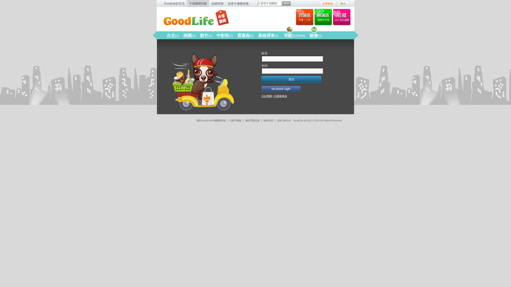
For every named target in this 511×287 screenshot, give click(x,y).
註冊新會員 (280, 96)
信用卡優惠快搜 (238, 3)
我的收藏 (342, 17)
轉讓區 (323, 17)
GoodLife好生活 (174, 3)
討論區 (304, 17)
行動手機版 (236, 120)
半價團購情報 (198, 3)
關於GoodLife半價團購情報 (211, 120)
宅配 (294, 35)
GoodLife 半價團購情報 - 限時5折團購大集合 (200, 18)
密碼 (264, 65)
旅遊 (316, 35)
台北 (173, 35)
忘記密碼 (266, 96)
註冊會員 (328, 3)
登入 (343, 3)
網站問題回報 (252, 120)
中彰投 (225, 35)
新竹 (206, 35)
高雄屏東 (268, 35)
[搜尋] (286, 3)
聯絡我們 (268, 120)
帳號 (264, 53)
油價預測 (217, 3)
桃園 (189, 35)
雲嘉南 (245, 35)
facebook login (281, 88)
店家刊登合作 (284, 120)
